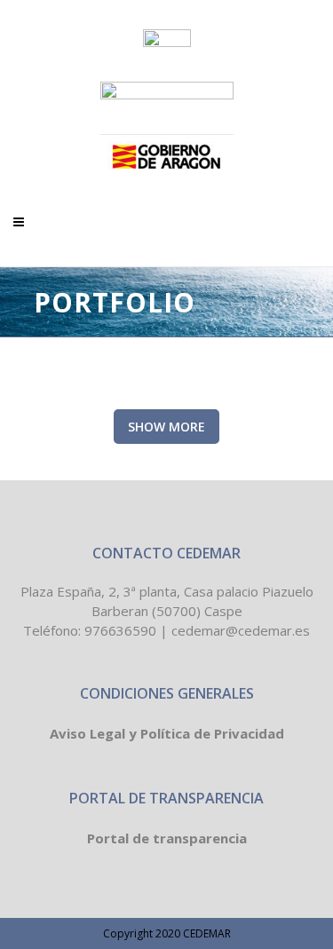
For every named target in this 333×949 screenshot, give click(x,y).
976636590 (120, 630)
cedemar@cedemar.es (240, 630)
